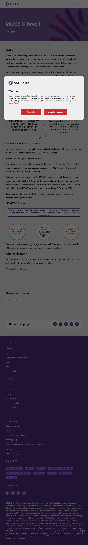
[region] (44, 98)
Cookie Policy (13, 103)
